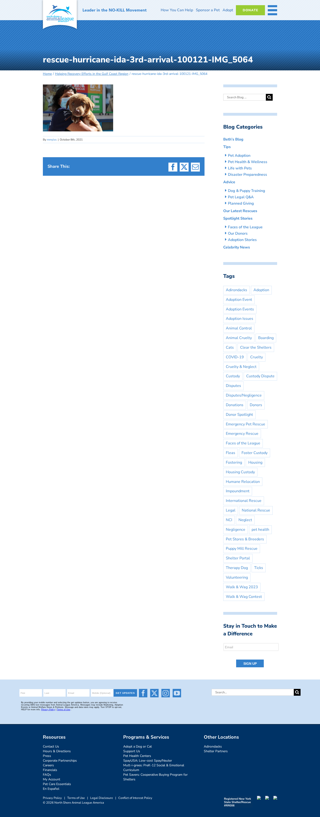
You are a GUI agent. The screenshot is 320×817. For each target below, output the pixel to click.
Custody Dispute (260, 376)
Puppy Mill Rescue (241, 548)
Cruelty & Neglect (241, 366)
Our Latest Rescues (240, 211)
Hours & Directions (57, 751)
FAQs (47, 774)
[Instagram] (165, 693)
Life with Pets (240, 168)
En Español (51, 788)
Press (47, 756)
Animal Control (239, 328)
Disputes (233, 385)
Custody (233, 376)
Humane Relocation (243, 481)
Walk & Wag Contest (244, 596)
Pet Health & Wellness (247, 161)
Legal (230, 510)
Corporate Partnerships (60, 760)
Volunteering (237, 577)
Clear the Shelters (256, 347)
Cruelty (256, 357)
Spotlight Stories (238, 218)
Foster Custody (255, 452)
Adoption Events (240, 309)
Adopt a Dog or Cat (137, 746)
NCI (229, 520)
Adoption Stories (242, 239)
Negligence (235, 529)
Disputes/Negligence (244, 395)
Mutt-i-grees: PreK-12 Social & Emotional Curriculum (153, 767)
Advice (229, 182)
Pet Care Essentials (57, 784)
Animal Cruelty (239, 337)
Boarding (266, 337)
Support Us (131, 751)
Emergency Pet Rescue (245, 424)
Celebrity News (236, 247)
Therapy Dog (237, 567)
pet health (260, 529)
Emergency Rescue (242, 433)
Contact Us (51, 746)
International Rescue (243, 500)
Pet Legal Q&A (241, 197)
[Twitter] (154, 693)
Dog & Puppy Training (246, 190)
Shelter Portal (238, 558)
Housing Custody (240, 472)
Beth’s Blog (233, 139)
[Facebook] (143, 693)
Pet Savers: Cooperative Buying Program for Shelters (155, 777)
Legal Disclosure (101, 798)
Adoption (261, 290)
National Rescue (256, 510)
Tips (227, 146)
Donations (234, 405)
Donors (256, 405)
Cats (230, 347)
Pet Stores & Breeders (245, 539)
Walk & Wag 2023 (242, 587)
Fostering (234, 462)
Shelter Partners (216, 751)
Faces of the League (245, 227)
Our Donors (238, 233)
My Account (51, 779)
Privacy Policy (52, 798)
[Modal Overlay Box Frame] (251, 655)
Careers (48, 765)
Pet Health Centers (137, 756)
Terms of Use (76, 798)
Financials (50, 770)
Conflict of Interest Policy (135, 798)
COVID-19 (235, 357)
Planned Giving (241, 203)
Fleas (230, 452)
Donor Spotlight (239, 414)
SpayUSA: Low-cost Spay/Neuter (147, 760)
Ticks (258, 567)
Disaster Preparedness (247, 174)
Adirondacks (236, 290)
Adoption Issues (239, 318)
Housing (255, 462)
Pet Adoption (239, 155)
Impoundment (237, 491)
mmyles (52, 139)
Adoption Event (239, 299)
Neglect (245, 520)
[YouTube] (177, 693)
